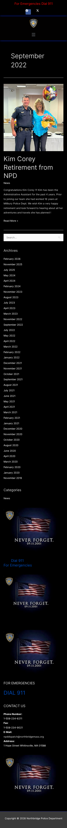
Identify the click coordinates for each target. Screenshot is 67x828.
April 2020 (9, 456)
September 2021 (13, 379)
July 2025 (9, 269)
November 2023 (13, 291)
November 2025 (13, 264)
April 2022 (9, 341)
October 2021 (11, 374)
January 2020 (12, 472)
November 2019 (13, 478)
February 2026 (12, 258)
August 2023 (11, 297)
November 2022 (13, 319)
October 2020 (12, 439)
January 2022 (11, 357)
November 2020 (13, 434)
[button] (33, 34)
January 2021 (11, 423)
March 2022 (11, 346)
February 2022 (12, 352)
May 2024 (9, 275)
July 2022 (9, 330)
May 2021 (9, 401)
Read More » (11, 220)
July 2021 (9, 390)
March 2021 (10, 412)
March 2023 (11, 313)
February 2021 (12, 417)
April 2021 (9, 406)
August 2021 (11, 384)
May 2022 (9, 335)
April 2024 (9, 280)
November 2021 (13, 368)
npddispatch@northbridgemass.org (24, 736)
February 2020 (12, 467)
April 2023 (9, 308)
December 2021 (13, 363)
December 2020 (13, 428)
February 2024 (12, 286)
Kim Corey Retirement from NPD (28, 167)
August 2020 (11, 445)
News (7, 183)
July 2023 (9, 302)
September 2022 (13, 324)
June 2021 (9, 396)
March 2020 (11, 461)
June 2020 (10, 450)
